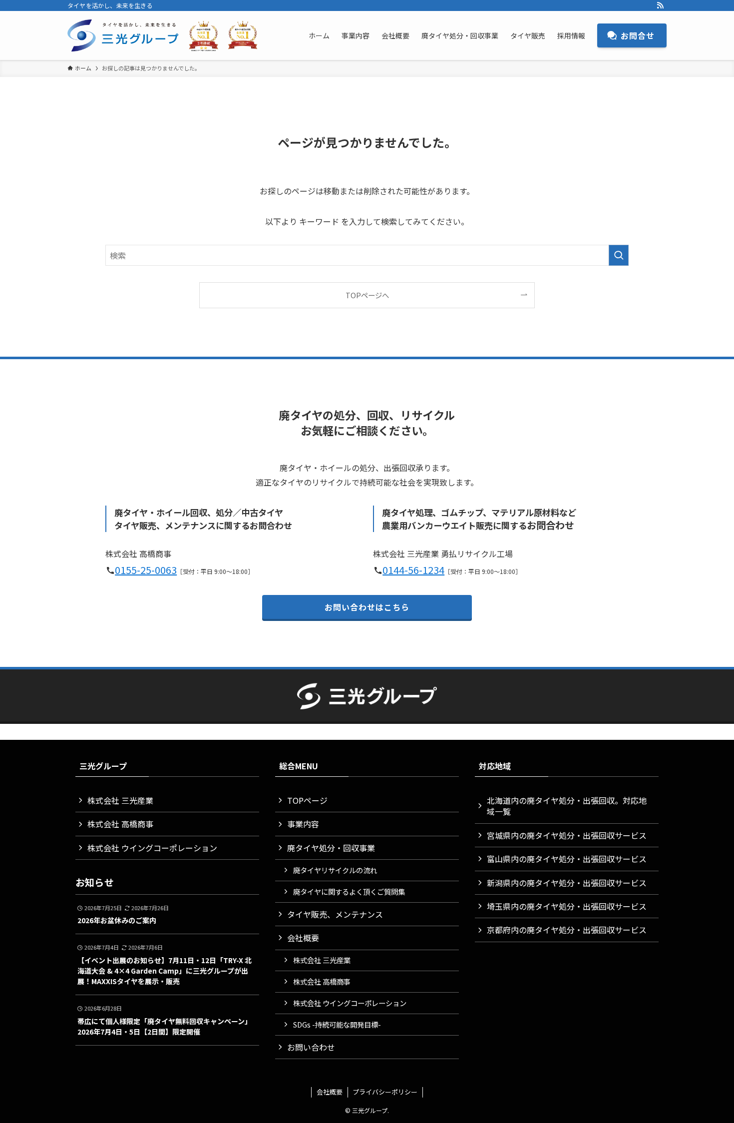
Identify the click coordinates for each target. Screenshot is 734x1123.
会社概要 (303, 938)
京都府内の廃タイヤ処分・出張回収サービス (567, 930)
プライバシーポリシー (385, 1092)
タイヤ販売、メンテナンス (335, 914)
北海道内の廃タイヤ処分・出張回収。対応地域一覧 (567, 805)
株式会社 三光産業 (120, 800)
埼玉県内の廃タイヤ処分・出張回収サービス (567, 906)
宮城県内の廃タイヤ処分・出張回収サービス (567, 835)
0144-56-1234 (413, 569)
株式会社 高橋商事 (120, 824)
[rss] (660, 5)
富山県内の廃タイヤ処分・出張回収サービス (567, 859)
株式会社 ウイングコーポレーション (152, 848)
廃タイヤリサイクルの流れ (335, 870)
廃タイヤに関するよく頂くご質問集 (349, 891)
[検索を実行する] (619, 255)
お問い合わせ (311, 1047)
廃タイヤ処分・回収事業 (331, 848)
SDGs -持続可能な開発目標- (337, 1024)
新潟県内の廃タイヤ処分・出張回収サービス (567, 883)
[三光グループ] (167, 35)
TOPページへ (367, 295)
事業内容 (303, 824)
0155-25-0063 (146, 569)
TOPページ (307, 800)
